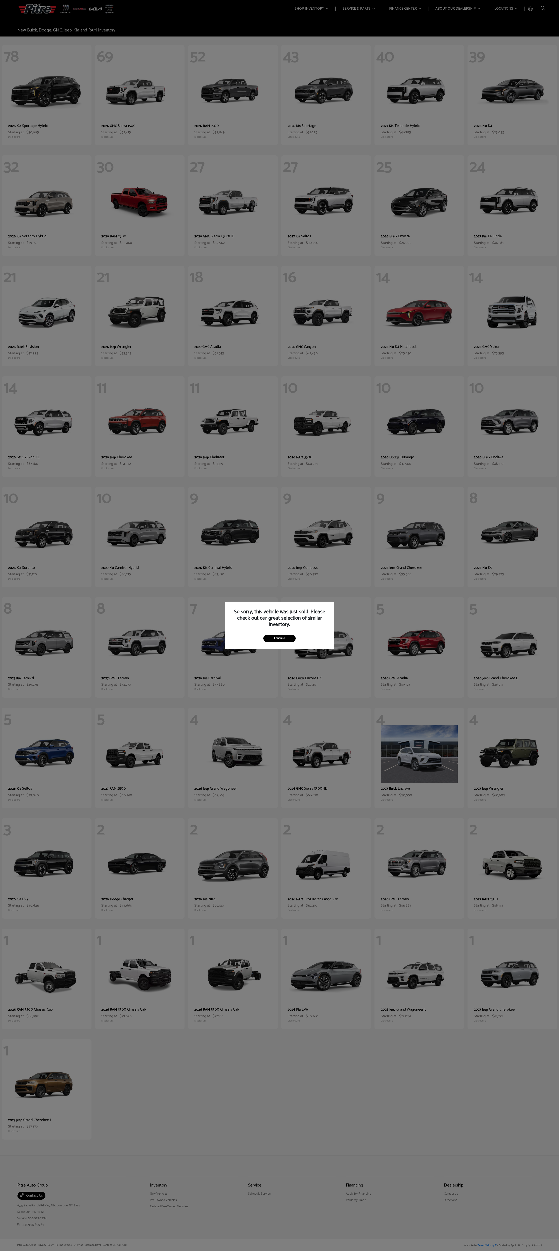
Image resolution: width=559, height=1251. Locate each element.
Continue (279, 638)
